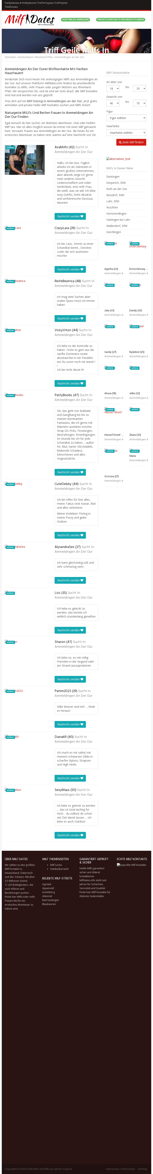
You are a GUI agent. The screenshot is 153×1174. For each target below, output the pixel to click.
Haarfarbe (112, 126)
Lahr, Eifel (112, 201)
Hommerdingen (116, 213)
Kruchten (112, 207)
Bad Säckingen (50, 900)
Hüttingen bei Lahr (118, 220)
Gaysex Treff (52, 3)
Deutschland (25, 57)
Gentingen (113, 176)
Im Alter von (114, 82)
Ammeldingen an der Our (73, 152)
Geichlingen (113, 232)
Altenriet (47, 896)
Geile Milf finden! (133, 142)
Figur (109, 111)
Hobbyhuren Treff (32, 3)
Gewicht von (114, 97)
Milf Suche (56, 865)
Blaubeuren (49, 904)
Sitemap (142, 1169)
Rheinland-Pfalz (44, 57)
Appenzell (48, 888)
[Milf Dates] (30, 20)
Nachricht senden (68, 216)
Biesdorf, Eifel (115, 195)
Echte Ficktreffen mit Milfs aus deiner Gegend (46, 1169)
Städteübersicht (59, 869)
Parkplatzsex (12, 3)
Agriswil (46, 884)
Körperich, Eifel (116, 183)
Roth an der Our (116, 189)
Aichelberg (48, 892)
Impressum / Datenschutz (120, 1169)
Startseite (10, 57)
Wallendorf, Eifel (116, 226)
